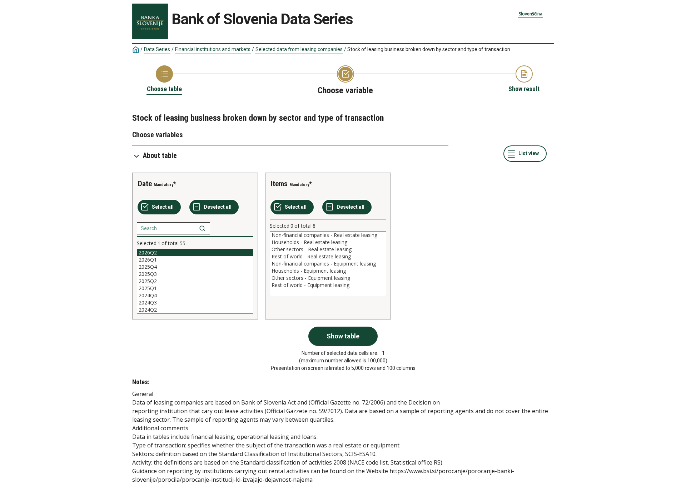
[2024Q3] (195, 302)
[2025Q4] (195, 267)
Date (145, 183)
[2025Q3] (195, 274)
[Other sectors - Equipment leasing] (328, 278)
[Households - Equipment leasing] (328, 270)
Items (279, 183)
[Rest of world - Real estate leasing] (328, 256)
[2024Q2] (195, 309)
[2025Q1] (195, 288)
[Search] (202, 228)
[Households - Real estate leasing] (328, 242)
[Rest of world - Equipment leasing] (328, 285)
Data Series (157, 49)
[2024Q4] (195, 295)
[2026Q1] (195, 259)
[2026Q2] (195, 252)
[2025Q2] (195, 281)
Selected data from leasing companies (299, 49)
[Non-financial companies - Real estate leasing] (328, 235)
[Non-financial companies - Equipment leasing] (328, 263)
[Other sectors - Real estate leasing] (328, 249)
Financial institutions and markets (212, 49)
